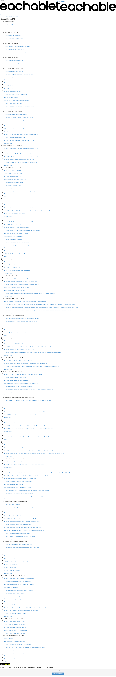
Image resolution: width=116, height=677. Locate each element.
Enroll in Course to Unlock (58, 673)
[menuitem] (0, 14)
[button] (0, 12)
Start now (16, 11)
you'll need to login (62, 672)
